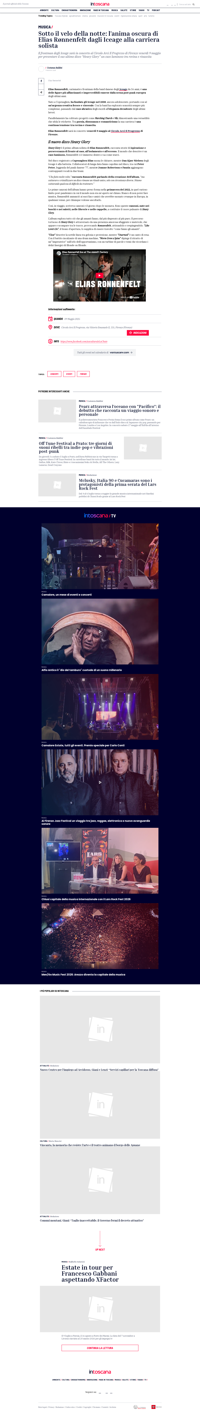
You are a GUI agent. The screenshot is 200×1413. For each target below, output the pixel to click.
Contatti (105, 1407)
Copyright (87, 1407)
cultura (55, 10)
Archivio (113, 1407)
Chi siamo (96, 1407)
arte (145, 16)
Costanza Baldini (54, 67)
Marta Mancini (55, 1141)
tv (148, 10)
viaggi (141, 10)
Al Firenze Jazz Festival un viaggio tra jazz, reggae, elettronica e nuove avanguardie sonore (96, 822)
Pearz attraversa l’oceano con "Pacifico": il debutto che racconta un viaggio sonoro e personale (120, 410)
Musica (44, 26)
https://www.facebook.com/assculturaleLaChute (84, 341)
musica (114, 10)
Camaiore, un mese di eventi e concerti (67, 595)
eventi (116, 16)
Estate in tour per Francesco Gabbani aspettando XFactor (90, 1273)
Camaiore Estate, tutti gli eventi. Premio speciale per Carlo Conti (83, 745)
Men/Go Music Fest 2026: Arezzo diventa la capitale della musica (83, 974)
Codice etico (70, 1407)
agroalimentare (75, 16)
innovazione (85, 10)
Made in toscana (101, 10)
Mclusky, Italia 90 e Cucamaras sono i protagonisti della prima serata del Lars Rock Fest (117, 484)
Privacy (51, 1407)
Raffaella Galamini (77, 1262)
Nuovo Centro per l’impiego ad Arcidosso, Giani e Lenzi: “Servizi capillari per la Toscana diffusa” (99, 1069)
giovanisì (92, 16)
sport (140, 16)
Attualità (44, 1066)
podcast (156, 10)
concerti (54, 374)
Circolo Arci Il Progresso (125, 131)
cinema (85, 16)
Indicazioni (140, 332)
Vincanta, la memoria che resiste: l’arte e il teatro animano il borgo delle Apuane (90, 1145)
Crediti (79, 1407)
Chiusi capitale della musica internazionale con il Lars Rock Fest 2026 (86, 899)
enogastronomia (69, 10)
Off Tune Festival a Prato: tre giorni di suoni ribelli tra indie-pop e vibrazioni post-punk (76, 447)
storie (133, 10)
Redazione (92, 475)
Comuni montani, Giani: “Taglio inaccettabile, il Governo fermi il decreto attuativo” (92, 1220)
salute (123, 10)
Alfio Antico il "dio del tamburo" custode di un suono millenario (82, 670)
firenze (83, 374)
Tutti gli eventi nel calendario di (92, 352)
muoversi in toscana (105, 16)
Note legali (42, 1407)
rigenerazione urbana (129, 16)
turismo (151, 16)
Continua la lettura (100, 1348)
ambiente (44, 10)
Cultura (43, 1141)
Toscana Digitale (61, 16)
